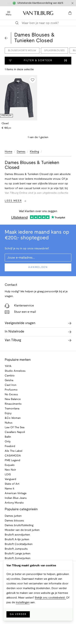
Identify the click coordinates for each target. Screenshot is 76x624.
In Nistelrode (14, 331)
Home (8, 151)
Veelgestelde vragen (20, 323)
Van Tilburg (13, 340)
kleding (34, 151)
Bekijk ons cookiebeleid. (50, 598)
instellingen (23, 602)
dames (21, 151)
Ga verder (18, 614)
